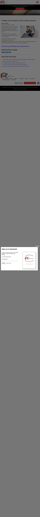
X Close (37, 246)
